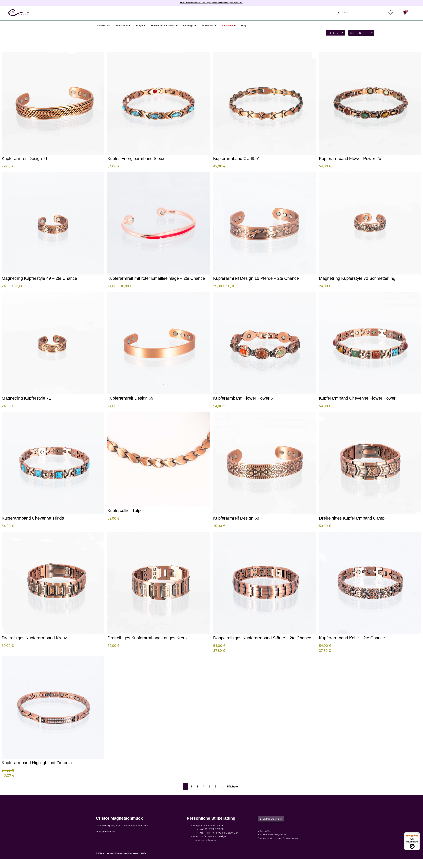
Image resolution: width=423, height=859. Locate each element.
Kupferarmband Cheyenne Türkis (33, 518)
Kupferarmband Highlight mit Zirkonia (37, 762)
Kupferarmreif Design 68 (236, 518)
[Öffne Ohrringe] (195, 25)
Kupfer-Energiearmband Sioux (135, 158)
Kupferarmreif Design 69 (130, 398)
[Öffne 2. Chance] (235, 25)
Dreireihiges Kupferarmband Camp (352, 518)
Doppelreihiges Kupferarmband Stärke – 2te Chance (262, 637)
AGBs (143, 853)
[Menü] (418, 834)
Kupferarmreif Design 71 (25, 158)
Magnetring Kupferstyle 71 (26, 398)
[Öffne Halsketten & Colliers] (177, 25)
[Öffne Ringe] (145, 25)
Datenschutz (121, 853)
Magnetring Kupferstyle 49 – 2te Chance (39, 278)
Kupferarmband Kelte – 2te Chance (352, 637)
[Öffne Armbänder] (130, 25)
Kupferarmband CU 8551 (236, 158)
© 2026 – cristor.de (105, 853)
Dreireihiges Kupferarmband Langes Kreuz (147, 637)
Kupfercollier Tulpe (125, 510)
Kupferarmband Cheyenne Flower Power (357, 398)
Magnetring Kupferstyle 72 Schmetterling (357, 278)
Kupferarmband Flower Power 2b (350, 158)
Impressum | (134, 853)
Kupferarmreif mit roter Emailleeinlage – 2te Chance (156, 278)
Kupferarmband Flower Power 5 (243, 398)
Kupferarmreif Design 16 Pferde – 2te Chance (256, 278)
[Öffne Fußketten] (215, 25)
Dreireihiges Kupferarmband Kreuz (34, 637)
